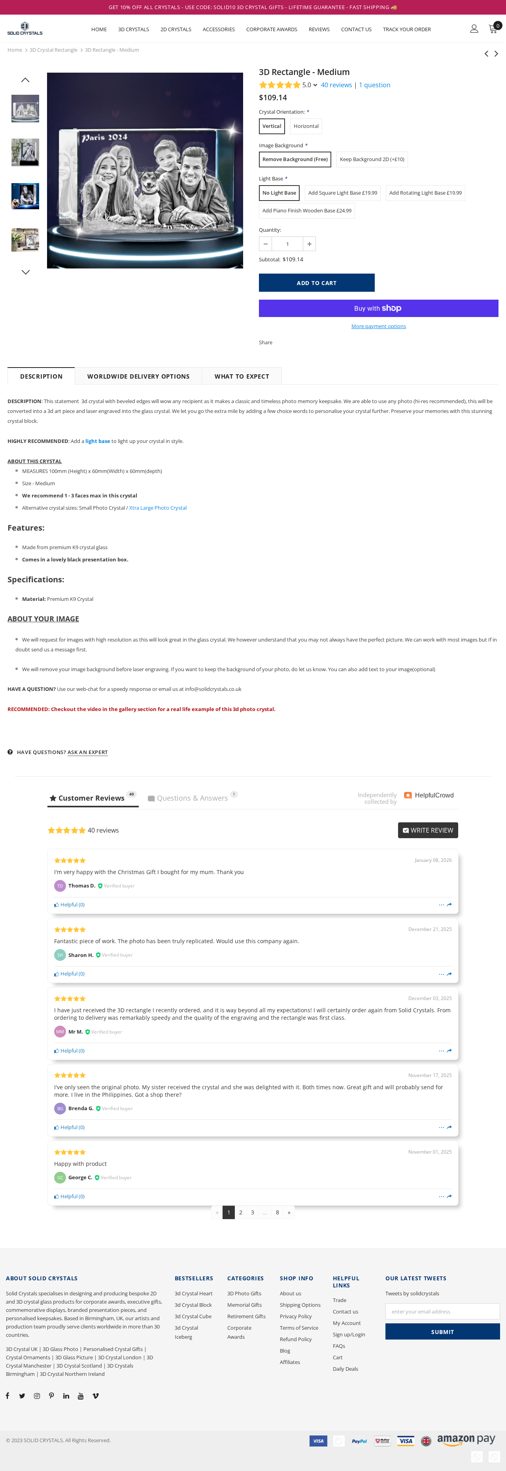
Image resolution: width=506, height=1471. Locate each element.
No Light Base (279, 192)
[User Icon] (474, 28)
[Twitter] (22, 1395)
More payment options (378, 326)
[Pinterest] (51, 1395)
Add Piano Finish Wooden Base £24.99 (306, 210)
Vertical (271, 125)
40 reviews (336, 85)
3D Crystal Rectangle (53, 49)
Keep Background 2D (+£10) (372, 159)
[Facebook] (7, 1395)
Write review (431, 830)
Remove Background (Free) (295, 159)
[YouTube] (81, 1395)
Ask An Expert (88, 752)
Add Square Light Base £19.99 (342, 192)
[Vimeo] (95, 1395)
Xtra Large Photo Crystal (158, 507)
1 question (375, 85)
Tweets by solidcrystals (412, 1293)
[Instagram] (37, 1395)
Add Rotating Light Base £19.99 (425, 192)
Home (15, 49)
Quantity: (270, 229)
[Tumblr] (66, 1395)
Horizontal (306, 125)
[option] (145, 170)
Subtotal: (269, 259)
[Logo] (35, 28)
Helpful (68, 904)
